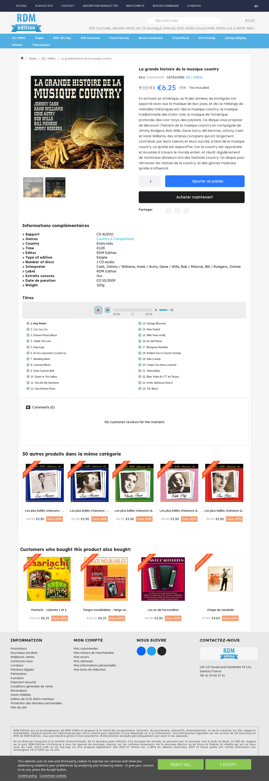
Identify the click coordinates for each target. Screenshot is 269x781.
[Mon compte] (247, 6)
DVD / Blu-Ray (62, 38)
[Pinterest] (186, 210)
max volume (172, 310)
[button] (27, 122)
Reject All (180, 764)
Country (102, 239)
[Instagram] (161, 651)
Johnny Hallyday (235, 38)
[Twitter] (177, 210)
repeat (132, 314)
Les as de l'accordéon (163, 610)
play (98, 310)
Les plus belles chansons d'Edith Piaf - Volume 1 (193, 511)
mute (156, 310)
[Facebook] (168, 210)
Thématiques (41, 45)
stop (108, 310)
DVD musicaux (90, 38)
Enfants (17, 45)
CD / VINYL (19, 38)
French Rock (181, 38)
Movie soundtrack (151, 38)
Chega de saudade (220, 610)
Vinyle (39, 38)
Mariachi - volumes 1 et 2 (48, 610)
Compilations (123, 239)
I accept (228, 764)
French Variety (119, 38)
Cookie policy (27, 775)
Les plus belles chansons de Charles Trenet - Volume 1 (152, 511)
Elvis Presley (207, 38)
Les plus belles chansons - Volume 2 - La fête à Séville (108, 511)
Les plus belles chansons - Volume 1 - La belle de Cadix (64, 511)
